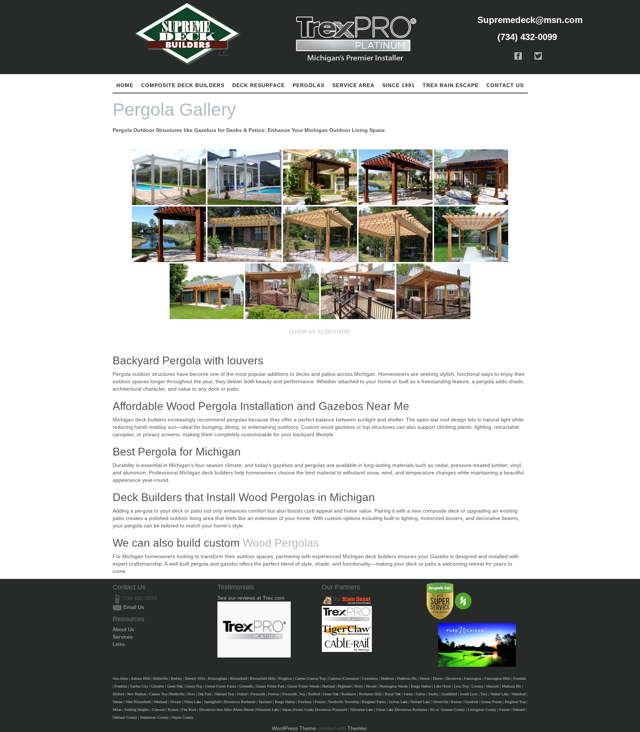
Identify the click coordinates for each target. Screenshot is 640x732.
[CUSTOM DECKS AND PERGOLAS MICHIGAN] (471, 234)
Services (123, 637)
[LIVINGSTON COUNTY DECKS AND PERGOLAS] (320, 234)
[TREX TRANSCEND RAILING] (358, 291)
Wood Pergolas (281, 543)
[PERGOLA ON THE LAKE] (169, 234)
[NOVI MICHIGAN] (169, 177)
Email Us (133, 607)
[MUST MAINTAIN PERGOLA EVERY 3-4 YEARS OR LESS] (320, 177)
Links (119, 644)
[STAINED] (396, 177)
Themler (357, 728)
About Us (123, 629)
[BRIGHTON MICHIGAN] (244, 234)
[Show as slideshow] (319, 332)
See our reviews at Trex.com (250, 598)
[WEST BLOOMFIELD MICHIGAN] (471, 177)
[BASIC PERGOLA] (244, 177)
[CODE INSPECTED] (282, 291)
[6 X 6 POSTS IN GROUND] (396, 234)
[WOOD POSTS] (207, 291)
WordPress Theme (294, 728)
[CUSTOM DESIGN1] (433, 291)
